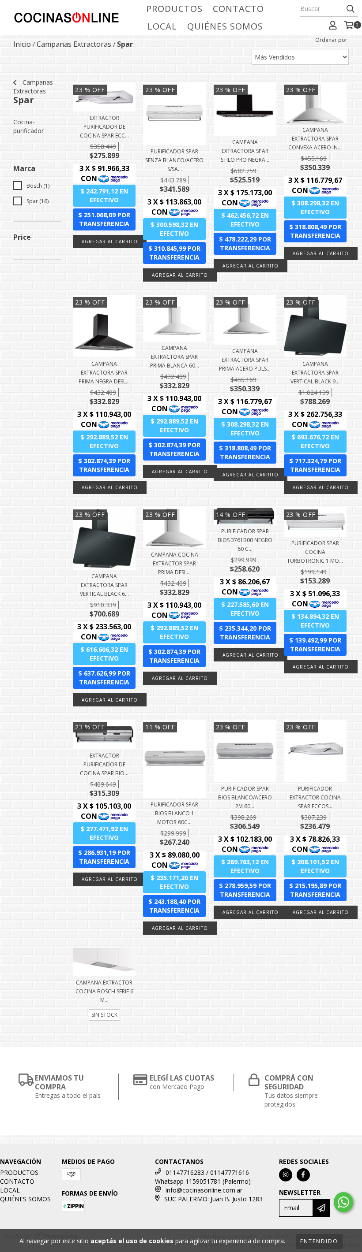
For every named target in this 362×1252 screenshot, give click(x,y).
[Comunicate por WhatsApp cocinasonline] (343, 1202)
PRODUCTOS (174, 9)
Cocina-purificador (28, 126)
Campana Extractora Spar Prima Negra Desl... (104, 372)
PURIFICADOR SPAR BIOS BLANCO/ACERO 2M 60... (245, 797)
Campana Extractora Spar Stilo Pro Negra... (245, 150)
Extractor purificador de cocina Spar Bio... (104, 764)
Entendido (319, 1241)
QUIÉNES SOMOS (225, 26)
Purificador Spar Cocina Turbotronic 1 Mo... (315, 552)
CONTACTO (238, 9)
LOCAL (162, 26)
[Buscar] (350, 9)
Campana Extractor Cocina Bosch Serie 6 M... (104, 991)
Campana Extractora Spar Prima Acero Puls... (245, 359)
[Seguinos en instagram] (285, 1174)
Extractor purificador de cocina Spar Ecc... (104, 126)
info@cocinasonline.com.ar (204, 1190)
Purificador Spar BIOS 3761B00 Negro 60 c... (245, 540)
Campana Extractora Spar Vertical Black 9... (314, 372)
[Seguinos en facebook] (303, 1174)
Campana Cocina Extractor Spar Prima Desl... (174, 563)
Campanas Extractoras (74, 44)
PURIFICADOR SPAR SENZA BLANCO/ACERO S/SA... (174, 160)
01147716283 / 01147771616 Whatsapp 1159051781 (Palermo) (203, 1176)
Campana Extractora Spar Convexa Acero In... (315, 138)
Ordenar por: (332, 40)
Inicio (22, 44)
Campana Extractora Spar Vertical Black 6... (104, 585)
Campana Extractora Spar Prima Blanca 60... (174, 356)
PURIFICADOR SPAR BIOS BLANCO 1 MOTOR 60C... (174, 813)
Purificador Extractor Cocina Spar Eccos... (315, 797)
